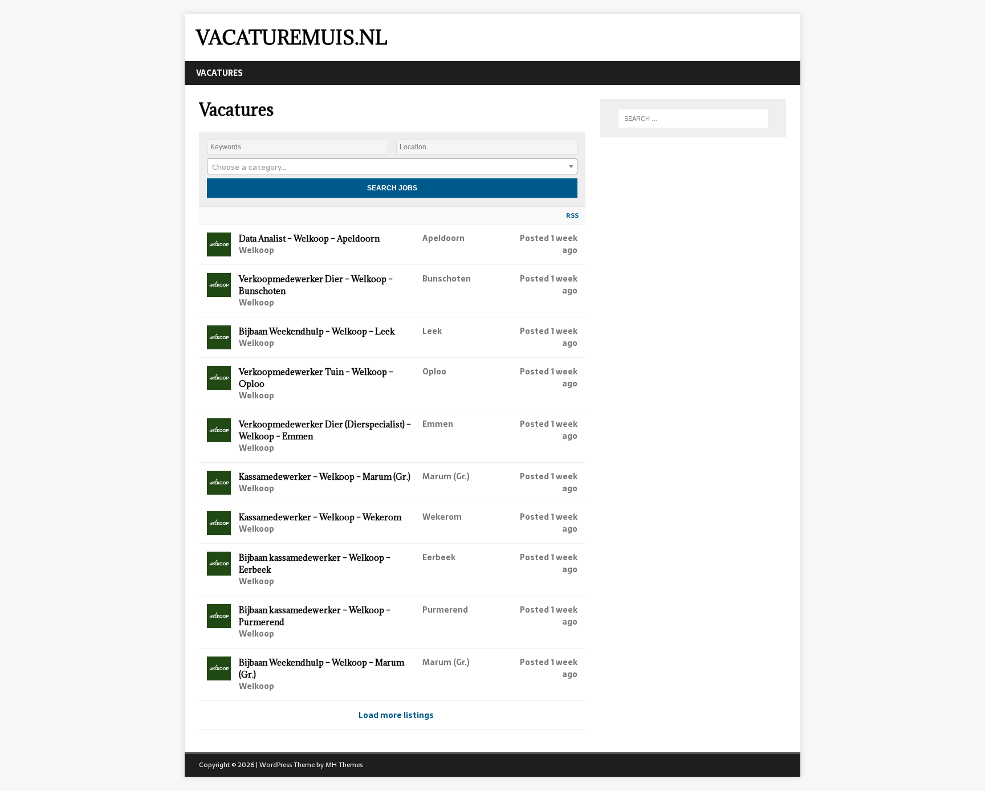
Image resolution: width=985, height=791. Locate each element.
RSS (572, 215)
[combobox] (392, 166)
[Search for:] (693, 118)
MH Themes (344, 764)
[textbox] (392, 167)
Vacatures (219, 73)
